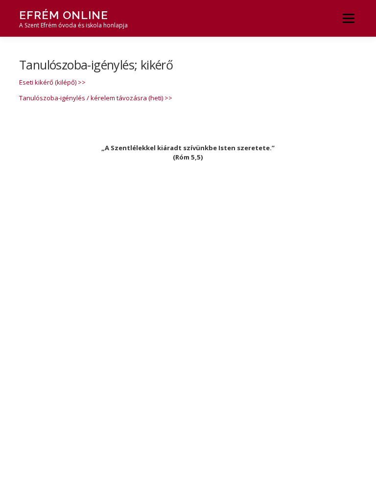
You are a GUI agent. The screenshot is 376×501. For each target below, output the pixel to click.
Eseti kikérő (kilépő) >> (52, 82)
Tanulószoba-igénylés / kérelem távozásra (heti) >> (95, 97)
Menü (348, 18)
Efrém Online (63, 15)
